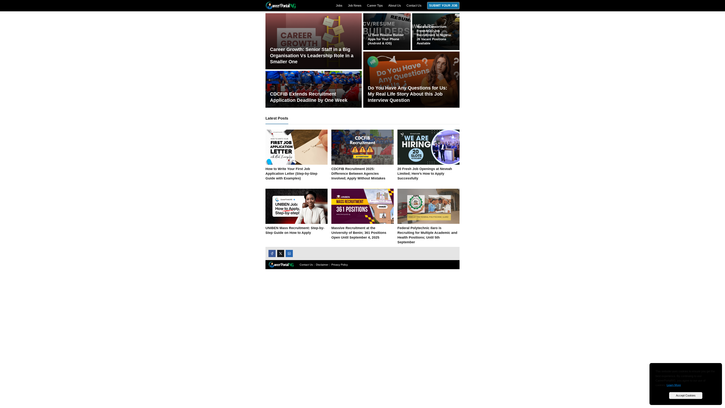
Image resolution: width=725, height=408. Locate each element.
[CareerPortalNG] (280, 5)
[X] (280, 253)
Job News (354, 5)
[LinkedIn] (289, 253)
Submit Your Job (443, 5)
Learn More (674, 385)
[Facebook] (272, 253)
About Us (394, 5)
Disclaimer (322, 264)
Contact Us (413, 5)
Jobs (339, 5)
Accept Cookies (686, 395)
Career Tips (375, 5)
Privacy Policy (339, 264)
